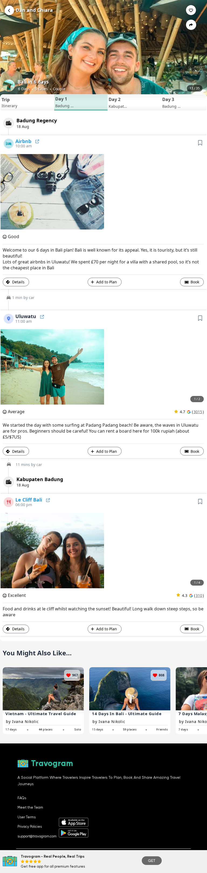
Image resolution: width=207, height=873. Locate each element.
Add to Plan (106, 281)
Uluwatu (26, 316)
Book (194, 281)
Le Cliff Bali (29, 499)
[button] (27, 102)
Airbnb (24, 141)
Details (18, 281)
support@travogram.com (37, 836)
